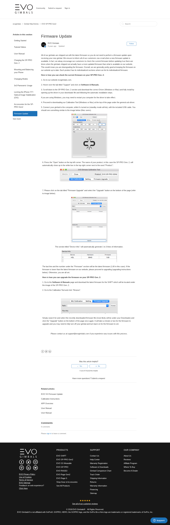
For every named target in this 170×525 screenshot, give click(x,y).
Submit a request (55, 8)
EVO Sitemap (24, 483)
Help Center (95, 459)
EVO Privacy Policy (27, 474)
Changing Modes (21, 79)
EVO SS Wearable (64, 463)
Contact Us (94, 456)
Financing (94, 489)
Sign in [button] (67, 8)
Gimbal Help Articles (31, 24)
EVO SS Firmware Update (52, 394)
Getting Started (20, 40)
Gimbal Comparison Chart (100, 471)
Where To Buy (129, 467)
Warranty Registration (99, 463)
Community (40, 8)
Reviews (127, 459)
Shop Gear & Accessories (67, 482)
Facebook (42, 351)
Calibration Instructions (50, 399)
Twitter (46, 351)
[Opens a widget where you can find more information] (159, 521)
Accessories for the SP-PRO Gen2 (23, 105)
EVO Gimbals (53, 43)
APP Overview (47, 403)
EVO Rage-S (61, 478)
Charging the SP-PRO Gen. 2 (23, 61)
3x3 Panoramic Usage (23, 85)
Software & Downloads (99, 467)
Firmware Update (21, 114)
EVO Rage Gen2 (63, 474)
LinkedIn (49, 351)
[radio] (79, 366)
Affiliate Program (130, 463)
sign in (49, 433)
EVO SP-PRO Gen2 (49, 24)
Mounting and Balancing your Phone (23, 70)
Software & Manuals (90, 85)
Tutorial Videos (20, 47)
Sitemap (93, 493)
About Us (127, 456)
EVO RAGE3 (61, 471)
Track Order (95, 474)
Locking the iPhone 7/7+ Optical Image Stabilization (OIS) (25, 95)
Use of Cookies (25, 477)
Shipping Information (98, 478)
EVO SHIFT (61, 456)
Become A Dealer (131, 471)
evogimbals (17, 24)
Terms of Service (26, 480)
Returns (93, 482)
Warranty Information (98, 486)
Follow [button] (131, 44)
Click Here (23, 488)
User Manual (19, 54)
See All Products (63, 486)
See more (17, 119)
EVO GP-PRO (62, 467)
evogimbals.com (64, 80)
